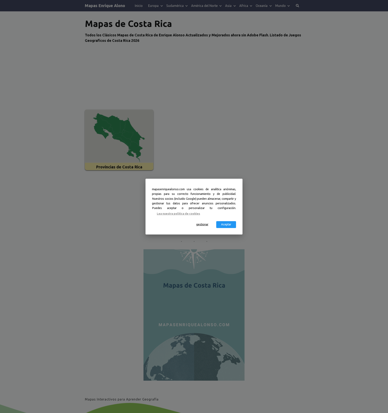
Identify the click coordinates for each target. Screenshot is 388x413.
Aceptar (226, 224)
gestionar (202, 224)
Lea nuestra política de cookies (178, 213)
